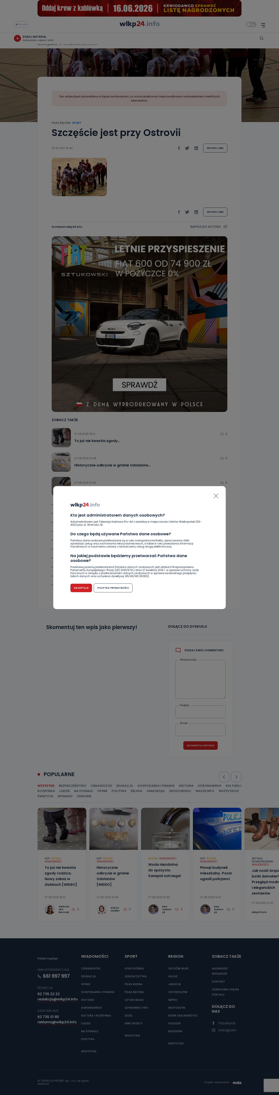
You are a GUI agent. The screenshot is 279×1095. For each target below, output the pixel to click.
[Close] (216, 495)
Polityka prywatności (113, 588)
